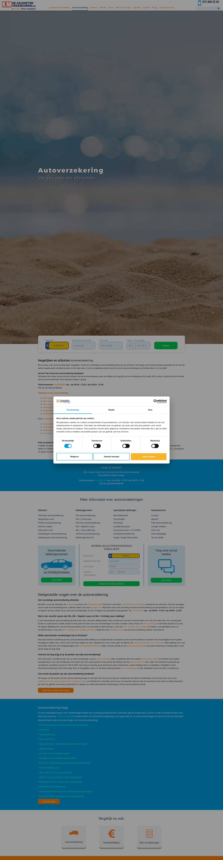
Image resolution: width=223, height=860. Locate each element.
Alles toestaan (148, 457)
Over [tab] (150, 410)
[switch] (97, 446)
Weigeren (74, 457)
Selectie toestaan (111, 457)
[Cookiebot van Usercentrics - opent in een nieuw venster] (155, 401)
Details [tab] (111, 410)
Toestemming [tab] (73, 410)
